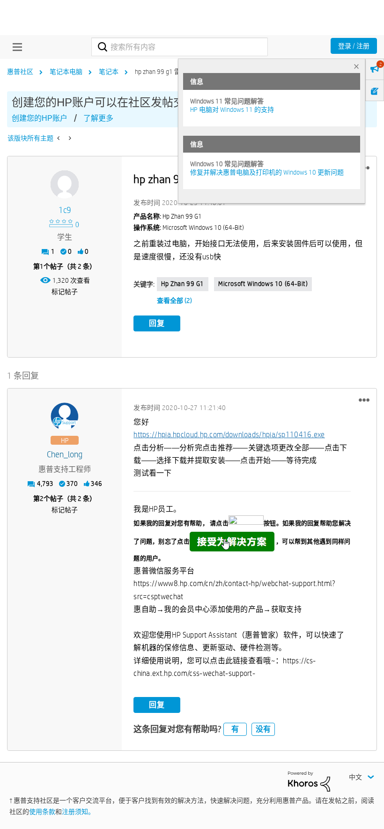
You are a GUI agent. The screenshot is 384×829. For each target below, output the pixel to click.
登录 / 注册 (353, 46)
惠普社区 (20, 71)
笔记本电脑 (66, 71)
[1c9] (65, 184)
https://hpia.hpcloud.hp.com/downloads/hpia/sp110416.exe (229, 435)
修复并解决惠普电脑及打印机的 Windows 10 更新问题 (267, 172)
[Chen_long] (65, 417)
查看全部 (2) (174, 300)
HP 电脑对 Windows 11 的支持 (232, 109)
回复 (157, 323)
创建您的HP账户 (39, 118)
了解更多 (98, 118)
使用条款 (42, 811)
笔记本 (108, 71)
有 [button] (235, 729)
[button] (364, 400)
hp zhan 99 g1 (182, 283)
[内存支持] (59, 138)
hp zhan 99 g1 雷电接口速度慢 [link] (177, 71)
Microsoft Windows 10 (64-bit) (263, 283)
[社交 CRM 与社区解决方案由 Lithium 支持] (309, 781)
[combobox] (179, 46)
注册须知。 (78, 811)
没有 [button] (263, 729)
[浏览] (15, 47)
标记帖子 (65, 291)
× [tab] (356, 66)
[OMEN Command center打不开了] (69, 138)
